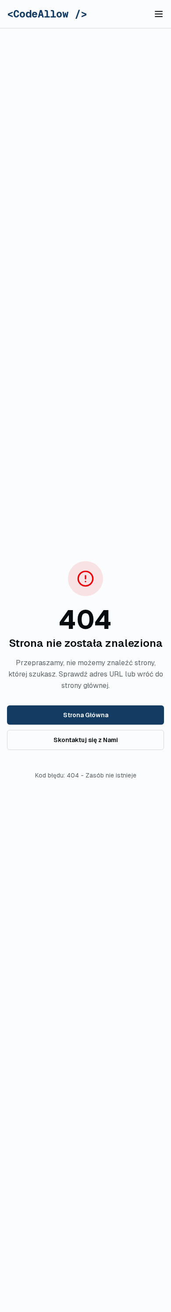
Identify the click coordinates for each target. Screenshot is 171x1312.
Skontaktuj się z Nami (85, 740)
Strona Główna (85, 715)
